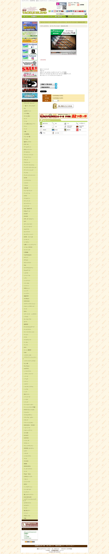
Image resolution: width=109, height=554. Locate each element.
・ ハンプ (25, 391)
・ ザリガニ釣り (26, 116)
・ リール (25, 121)
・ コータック (26, 239)
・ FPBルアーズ (26, 211)
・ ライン (25, 126)
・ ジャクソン (26, 285)
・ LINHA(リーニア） (28, 476)
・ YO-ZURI (25, 461)
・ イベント (25, 513)
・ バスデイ (25, 384)
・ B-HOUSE (26, 438)
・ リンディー (26, 492)
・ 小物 (24, 131)
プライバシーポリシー (70, 545)
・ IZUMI (25, 177)
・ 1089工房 (25, 188)
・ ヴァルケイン (26, 198)
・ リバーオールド (27, 489)
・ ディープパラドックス (28, 332)
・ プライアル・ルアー (28, 417)
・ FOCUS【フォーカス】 (29, 409)
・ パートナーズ (26, 396)
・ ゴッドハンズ (26, 249)
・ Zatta (24, 265)
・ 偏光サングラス (27, 141)
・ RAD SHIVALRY (27, 497)
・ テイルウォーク (27, 339)
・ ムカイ (25, 450)
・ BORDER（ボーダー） (28, 448)
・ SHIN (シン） (26, 288)
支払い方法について (50, 545)
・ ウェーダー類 (26, 136)
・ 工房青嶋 (25, 252)
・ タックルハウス (27, 319)
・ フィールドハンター (28, 404)
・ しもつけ (25, 272)
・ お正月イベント (27, 111)
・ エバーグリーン (27, 203)
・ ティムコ (25, 334)
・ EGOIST (25, 213)
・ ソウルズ (25, 316)
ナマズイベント (27, 538)
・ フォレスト (26, 412)
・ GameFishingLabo (27, 254)
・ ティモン (25, 342)
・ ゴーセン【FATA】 (28, 247)
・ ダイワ (25, 321)
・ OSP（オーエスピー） (28, 219)
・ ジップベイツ (26, 280)
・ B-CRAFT (25, 435)
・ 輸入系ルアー (26, 510)
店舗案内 (26, 533)
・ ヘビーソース (26, 427)
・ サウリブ (25, 257)
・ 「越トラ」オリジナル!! (29, 105)
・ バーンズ (25, 402)
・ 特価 (24, 518)
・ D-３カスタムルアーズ (28, 326)
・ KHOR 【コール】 (28, 237)
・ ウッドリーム (26, 193)
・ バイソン (25, 381)
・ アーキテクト (26, 152)
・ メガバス (25, 453)
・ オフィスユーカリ (27, 224)
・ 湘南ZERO (26, 296)
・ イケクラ (25, 183)
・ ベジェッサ (26, 440)
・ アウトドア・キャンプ (28, 103)
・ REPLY (25, 484)
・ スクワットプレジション (29, 303)
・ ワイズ (25, 508)
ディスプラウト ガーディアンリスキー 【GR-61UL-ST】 (72, 22)
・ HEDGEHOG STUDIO (29, 425)
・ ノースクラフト (27, 371)
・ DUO (24, 347)
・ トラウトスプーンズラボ (29, 360)
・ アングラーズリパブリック (29, 167)
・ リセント (25, 479)
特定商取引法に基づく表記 (40, 545)
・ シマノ (25, 278)
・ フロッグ (25, 420)
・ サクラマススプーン (28, 267)
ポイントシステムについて (30, 531)
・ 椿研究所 (25, 324)
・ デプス (25, 337)
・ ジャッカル (26, 283)
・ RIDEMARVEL (27, 466)
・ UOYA (25, 195)
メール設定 (26, 536)
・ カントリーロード (27, 226)
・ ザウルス (25, 260)
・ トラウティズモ (27, 355)
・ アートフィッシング (28, 170)
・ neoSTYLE (26, 368)
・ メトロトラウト (27, 456)
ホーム (42, 22)
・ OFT (24, 221)
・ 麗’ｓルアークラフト (28, 494)
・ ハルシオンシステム (28, 386)
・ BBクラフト (26, 394)
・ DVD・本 (25, 144)
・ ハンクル (25, 389)
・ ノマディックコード (28, 373)
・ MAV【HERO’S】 (27, 208)
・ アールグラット (27, 147)
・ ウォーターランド (27, 190)
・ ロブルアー (26, 505)
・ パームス (25, 378)
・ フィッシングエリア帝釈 (29, 407)
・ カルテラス (26, 229)
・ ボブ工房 (25, 432)
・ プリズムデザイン (27, 414)
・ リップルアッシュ (27, 486)
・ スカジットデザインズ (28, 306)
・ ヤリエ (25, 458)
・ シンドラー (26, 293)
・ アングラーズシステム (28, 165)
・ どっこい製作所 (27, 350)
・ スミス (25, 308)
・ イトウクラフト (27, 180)
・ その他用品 (26, 134)
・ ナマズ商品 (26, 113)
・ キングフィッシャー (28, 234)
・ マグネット (26, 443)
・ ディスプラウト (27, 329)
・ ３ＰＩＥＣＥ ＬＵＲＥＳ (29, 314)
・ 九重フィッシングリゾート (29, 244)
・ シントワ (25, 290)
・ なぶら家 (25, 363)
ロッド (46, 22)
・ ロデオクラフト (27, 502)
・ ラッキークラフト (27, 468)
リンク (25, 535)
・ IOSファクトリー (27, 149)
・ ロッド (25, 118)
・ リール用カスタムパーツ (29, 123)
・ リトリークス (26, 481)
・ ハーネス (25, 399)
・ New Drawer (26, 366)
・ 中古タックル (26, 515)
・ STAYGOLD (26, 301)
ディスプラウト (53, 22)
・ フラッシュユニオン (28, 422)
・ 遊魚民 (25, 463)
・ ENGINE (25, 216)
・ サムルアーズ (26, 270)
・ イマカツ (25, 185)
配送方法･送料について (59, 545)
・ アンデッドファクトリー (29, 175)
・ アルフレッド (26, 162)
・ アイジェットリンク (28, 154)
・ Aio (24, 108)
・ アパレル (25, 139)
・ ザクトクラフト (27, 262)
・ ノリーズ (25, 376)
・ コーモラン (26, 242)
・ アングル (25, 172)
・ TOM (24, 352)
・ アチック (25, 159)
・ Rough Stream (27, 474)
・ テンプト (25, 344)
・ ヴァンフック (26, 201)
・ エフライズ (26, 206)
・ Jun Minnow (26, 298)
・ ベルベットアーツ (27, 430)
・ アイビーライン (27, 157)
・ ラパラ (25, 471)
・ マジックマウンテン (28, 445)
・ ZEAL (25, 311)
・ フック (25, 129)
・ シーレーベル (26, 275)
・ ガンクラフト (26, 231)
